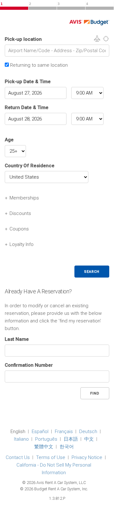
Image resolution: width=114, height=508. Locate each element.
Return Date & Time (26, 107)
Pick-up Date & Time (28, 81)
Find (94, 393)
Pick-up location (23, 39)
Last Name (17, 339)
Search (91, 272)
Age (9, 140)
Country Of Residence (29, 165)
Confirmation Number (29, 365)
